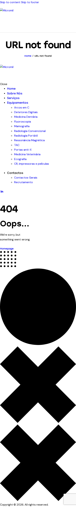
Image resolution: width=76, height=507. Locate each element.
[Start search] (73, 26)
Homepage (7, 248)
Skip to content (10, 2)
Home (27, 56)
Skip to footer (30, 2)
